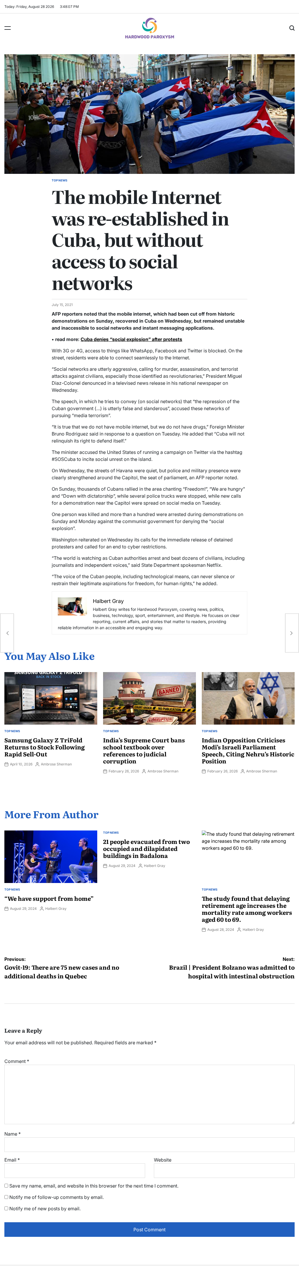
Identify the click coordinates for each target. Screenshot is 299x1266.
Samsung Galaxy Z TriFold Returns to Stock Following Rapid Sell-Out (44, 746)
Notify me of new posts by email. (45, 1208)
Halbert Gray (56, 908)
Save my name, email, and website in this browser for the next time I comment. (93, 1186)
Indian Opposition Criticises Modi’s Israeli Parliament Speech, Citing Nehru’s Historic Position (248, 750)
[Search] (292, 28)
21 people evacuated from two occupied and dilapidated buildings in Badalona (146, 848)
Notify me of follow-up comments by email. (56, 1197)
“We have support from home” (49, 898)
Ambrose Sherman (56, 764)
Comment (16, 1061)
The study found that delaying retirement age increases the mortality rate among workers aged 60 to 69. (247, 909)
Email (12, 1160)
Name (12, 1134)
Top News (59, 180)
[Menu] (7, 28)
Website (162, 1160)
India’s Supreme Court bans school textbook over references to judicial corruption (144, 750)
